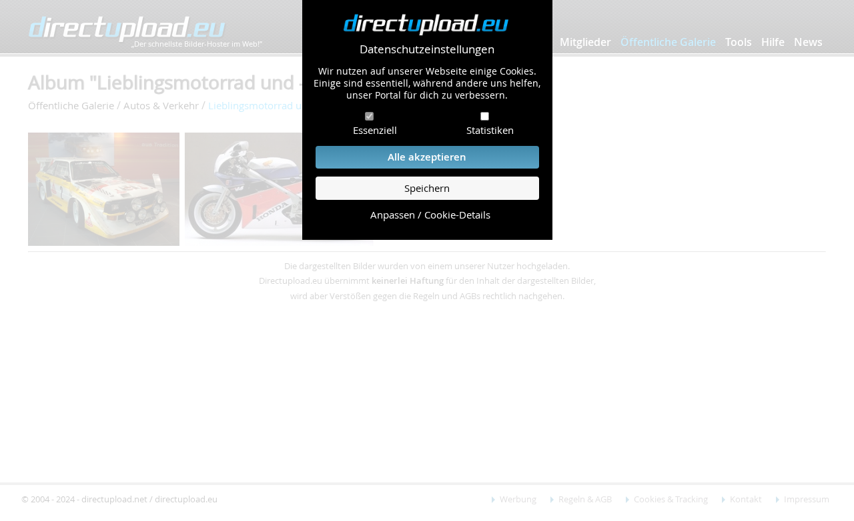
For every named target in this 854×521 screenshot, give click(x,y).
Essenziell (375, 130)
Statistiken (490, 130)
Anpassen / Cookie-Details (430, 215)
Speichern (427, 188)
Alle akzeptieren (427, 157)
